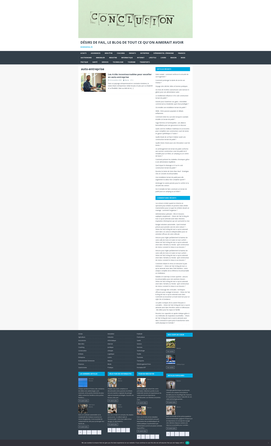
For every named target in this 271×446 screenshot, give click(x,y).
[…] (132, 88)
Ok (187, 443)
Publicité (139, 334)
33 (152, 437)
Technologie (118, 62)
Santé (94, 62)
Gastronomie (86, 58)
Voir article (170, 351)
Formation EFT (141, 367)
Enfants (132, 53)
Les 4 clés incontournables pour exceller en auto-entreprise (130, 76)
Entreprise (144, 53)
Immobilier (100, 58)
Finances (181, 53)
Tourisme (131, 62)
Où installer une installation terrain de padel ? (171, 107)
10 (123, 430)
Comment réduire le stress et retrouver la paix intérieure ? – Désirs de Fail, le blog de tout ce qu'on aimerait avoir (171, 266)
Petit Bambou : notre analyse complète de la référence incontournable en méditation (172, 270)
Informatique (127, 58)
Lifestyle (152, 58)
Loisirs (163, 58)
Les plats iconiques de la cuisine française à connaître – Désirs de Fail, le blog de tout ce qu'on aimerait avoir (173, 305)
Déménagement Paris (144, 364)
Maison (173, 58)
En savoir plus (83, 400)
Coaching (121, 53)
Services (105, 62)
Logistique (111, 354)
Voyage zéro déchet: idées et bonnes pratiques (172, 86)
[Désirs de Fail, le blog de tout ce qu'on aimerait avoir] (135, 37)
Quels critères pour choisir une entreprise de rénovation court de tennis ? (184, 359)
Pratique (84, 62)
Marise (127, 80)
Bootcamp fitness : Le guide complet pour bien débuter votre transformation (184, 343)
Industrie (113, 58)
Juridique (110, 347)
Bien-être (109, 53)
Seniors (139, 344)
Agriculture (81, 337)
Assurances (95, 53)
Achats (83, 53)
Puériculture (141, 337)
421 (94, 432)
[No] (268, 443)
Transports (145, 62)
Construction (82, 351)
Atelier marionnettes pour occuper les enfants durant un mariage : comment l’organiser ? (172, 208)
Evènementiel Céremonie (163, 53)
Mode (183, 58)
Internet (141, 58)
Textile (139, 354)
